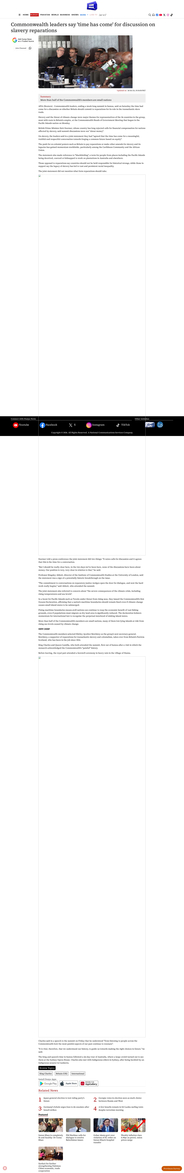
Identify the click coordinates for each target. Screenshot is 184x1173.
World (55, 15)
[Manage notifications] (5, 1168)
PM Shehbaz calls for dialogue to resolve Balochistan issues (76, 1137)
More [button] (83, 15)
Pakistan (45, 15)
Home (26, 15)
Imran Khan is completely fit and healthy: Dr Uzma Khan (50, 1137)
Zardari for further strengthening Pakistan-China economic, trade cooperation (49, 1167)
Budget (34, 15)
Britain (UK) (61, 1073)
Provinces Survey (172, 1168)
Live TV (93, 15)
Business (65, 15)
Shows (75, 15)
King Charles (46, 1073)
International (78, 1073)
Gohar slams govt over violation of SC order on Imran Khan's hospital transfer (105, 1139)
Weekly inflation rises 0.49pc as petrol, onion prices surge (131, 1137)
